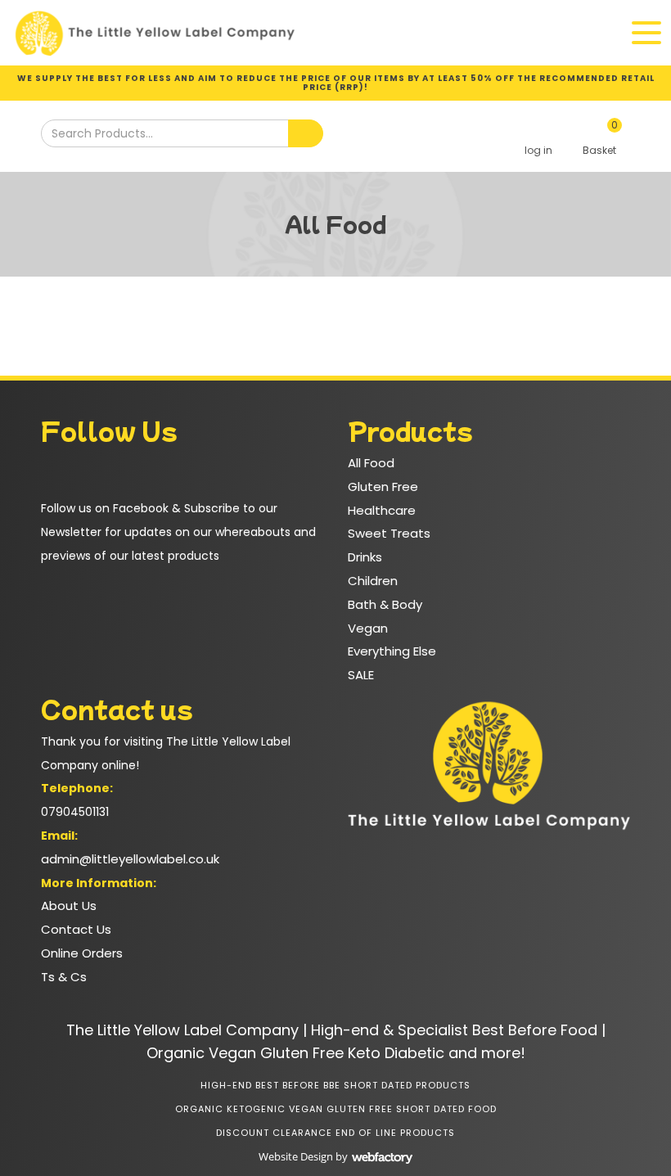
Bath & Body (385, 604)
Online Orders (82, 953)
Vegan (368, 628)
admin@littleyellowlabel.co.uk (130, 858)
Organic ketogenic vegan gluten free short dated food (336, 1108)
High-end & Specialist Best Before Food (454, 1030)
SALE (361, 674)
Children (373, 580)
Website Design (296, 1156)
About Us (69, 905)
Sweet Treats (389, 533)
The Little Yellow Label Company (182, 1030)
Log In (538, 137)
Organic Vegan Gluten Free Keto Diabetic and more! (335, 1053)
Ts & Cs (64, 976)
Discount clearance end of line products (335, 1132)
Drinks (365, 556)
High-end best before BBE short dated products (335, 1085)
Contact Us (76, 929)
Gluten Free (383, 486)
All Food (371, 462)
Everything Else (392, 651)
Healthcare (382, 510)
